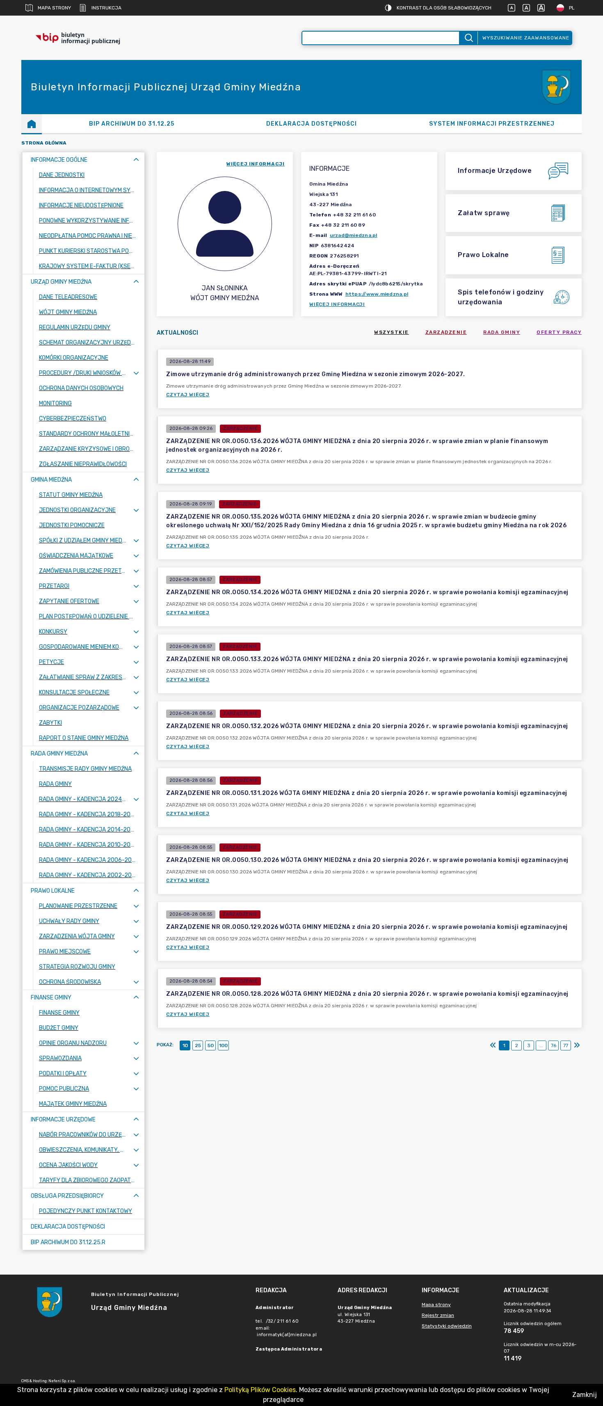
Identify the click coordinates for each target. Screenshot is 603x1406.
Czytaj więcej (188, 394)
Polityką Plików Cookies (260, 1390)
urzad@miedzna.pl (353, 235)
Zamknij (584, 1395)
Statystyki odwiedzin (447, 1326)
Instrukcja (106, 8)
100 (223, 1045)
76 (553, 1045)
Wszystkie (391, 332)
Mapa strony (54, 8)
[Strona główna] (31, 123)
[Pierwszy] (493, 1045)
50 (211, 1045)
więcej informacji (255, 164)
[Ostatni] (576, 1045)
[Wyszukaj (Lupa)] (468, 38)
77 (565, 1045)
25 (198, 1045)
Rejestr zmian (438, 1315)
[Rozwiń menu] (136, 373)
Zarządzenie (446, 332)
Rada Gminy (501, 332)
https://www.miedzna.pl (377, 294)
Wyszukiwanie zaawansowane (525, 38)
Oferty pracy (559, 332)
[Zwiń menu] (136, 160)
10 (185, 1045)
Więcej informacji (337, 304)
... (541, 1045)
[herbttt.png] (557, 87)
